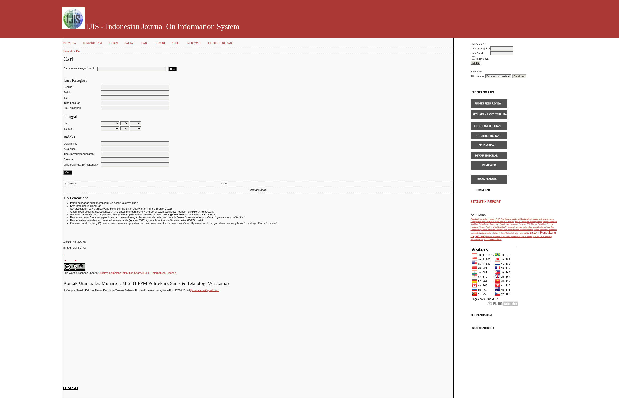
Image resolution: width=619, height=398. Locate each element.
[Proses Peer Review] (489, 107)
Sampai (68, 128)
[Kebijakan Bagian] (489, 138)
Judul (67, 92)
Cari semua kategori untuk (79, 68)
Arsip (176, 43)
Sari (66, 97)
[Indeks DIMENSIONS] (75, 259)
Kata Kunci (70, 148)
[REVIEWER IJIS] (489, 169)
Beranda (69, 43)
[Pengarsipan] (489, 148)
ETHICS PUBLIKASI (220, 43)
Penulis (68, 86)
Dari (66, 123)
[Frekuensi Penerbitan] (489, 129)
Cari (144, 43)
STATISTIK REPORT (486, 202)
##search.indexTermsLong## (81, 164)
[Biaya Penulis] (489, 182)
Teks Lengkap (72, 102)
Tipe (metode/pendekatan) (79, 154)
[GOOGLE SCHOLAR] (63, 253)
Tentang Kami (93, 43)
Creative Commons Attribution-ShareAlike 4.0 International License (137, 272)
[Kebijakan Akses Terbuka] (489, 118)
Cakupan (69, 159)
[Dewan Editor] (489, 158)
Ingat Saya (482, 58)
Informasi (194, 43)
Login (113, 43)
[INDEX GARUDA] (65, 259)
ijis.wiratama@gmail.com (204, 290)
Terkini (160, 43)
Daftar (130, 43)
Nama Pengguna (480, 48)
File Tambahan (72, 108)
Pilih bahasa (477, 76)
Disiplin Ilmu (70, 143)
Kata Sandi (477, 53)
